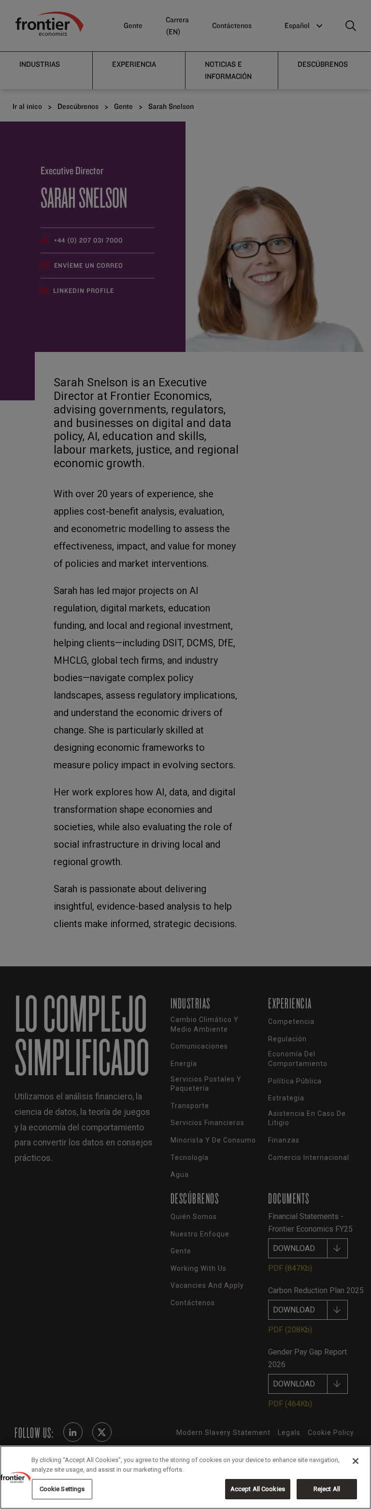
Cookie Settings (62, 1489)
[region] (185, 1477)
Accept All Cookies (257, 1489)
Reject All (327, 1489)
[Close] (355, 1461)
